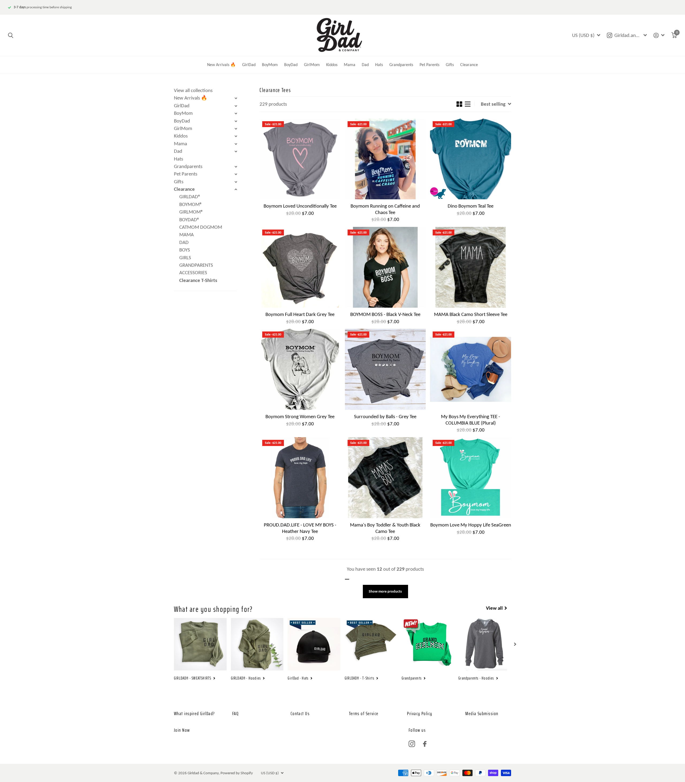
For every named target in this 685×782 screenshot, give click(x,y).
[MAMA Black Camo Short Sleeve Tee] (470, 267)
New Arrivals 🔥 (221, 64)
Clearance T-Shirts (198, 280)
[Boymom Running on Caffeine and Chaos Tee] (385, 159)
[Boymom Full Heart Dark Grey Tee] (300, 267)
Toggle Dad (235, 151)
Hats (379, 64)
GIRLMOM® (191, 212)
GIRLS (185, 257)
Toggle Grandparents (235, 166)
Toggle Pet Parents (235, 174)
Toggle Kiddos (235, 136)
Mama (349, 64)
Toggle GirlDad (235, 106)
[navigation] (515, 644)
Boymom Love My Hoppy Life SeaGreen (470, 525)
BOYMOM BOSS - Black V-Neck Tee (385, 314)
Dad (365, 64)
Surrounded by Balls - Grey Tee (385, 416)
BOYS (184, 250)
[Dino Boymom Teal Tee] (470, 159)
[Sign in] (659, 35)
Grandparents (401, 64)
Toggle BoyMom (235, 113)
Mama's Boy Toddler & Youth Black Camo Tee (385, 528)
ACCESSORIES (193, 272)
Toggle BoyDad (235, 121)
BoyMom (270, 64)
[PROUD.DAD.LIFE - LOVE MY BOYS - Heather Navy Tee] (300, 477)
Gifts (450, 64)
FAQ (235, 713)
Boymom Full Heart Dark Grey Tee (299, 314)
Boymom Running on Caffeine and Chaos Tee (385, 209)
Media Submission (481, 713)
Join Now (182, 730)
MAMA (186, 234)
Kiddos (331, 64)
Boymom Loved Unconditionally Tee (300, 206)
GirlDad (249, 64)
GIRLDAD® (190, 196)
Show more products (385, 591)
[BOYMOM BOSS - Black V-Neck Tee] (385, 267)
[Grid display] (459, 104)
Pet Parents (429, 64)
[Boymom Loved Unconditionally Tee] (300, 159)
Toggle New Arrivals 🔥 (235, 98)
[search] (10, 35)
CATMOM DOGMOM (200, 227)
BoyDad (291, 64)
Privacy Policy (419, 713)
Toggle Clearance (235, 189)
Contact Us (300, 713)
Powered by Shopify (236, 772)
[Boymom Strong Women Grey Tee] (300, 369)
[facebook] (425, 744)
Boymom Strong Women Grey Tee (299, 416)
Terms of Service (364, 713)
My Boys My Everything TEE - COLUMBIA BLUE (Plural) (470, 419)
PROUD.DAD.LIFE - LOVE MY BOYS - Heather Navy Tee (300, 528)
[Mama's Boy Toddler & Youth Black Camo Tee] (385, 477)
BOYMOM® (190, 204)
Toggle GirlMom (235, 128)
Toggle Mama (235, 144)
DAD (184, 242)
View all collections (193, 90)
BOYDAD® (189, 219)
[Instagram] (412, 744)
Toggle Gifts (235, 182)
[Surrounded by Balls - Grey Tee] (385, 369)
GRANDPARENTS (196, 265)
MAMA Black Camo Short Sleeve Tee (470, 314)
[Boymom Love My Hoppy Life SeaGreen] (470, 477)
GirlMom (312, 64)
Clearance (469, 64)
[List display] (467, 104)
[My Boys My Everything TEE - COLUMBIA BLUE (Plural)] (470, 369)
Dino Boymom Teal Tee (470, 206)
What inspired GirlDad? (194, 713)
